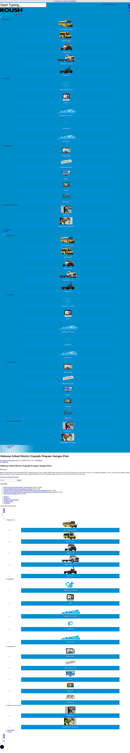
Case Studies (7, 229)
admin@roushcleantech (8, 460)
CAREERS (7, 503)
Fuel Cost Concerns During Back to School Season (18, 487)
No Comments (4, 462)
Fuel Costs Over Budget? (11, 493)
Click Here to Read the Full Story (9, 477)
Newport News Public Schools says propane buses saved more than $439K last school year (29, 492)
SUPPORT (7, 78)
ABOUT (6, 496)
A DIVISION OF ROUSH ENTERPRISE (65, 1)
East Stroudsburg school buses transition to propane (18, 489)
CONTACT (7, 498)
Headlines (39, 460)
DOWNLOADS (8, 501)
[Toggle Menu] (4, 234)
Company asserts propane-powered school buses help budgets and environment (26, 490)
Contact (6, 231)
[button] (2, 747)
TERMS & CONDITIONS (11, 500)
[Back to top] (0, 744)
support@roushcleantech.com (109, 4)
